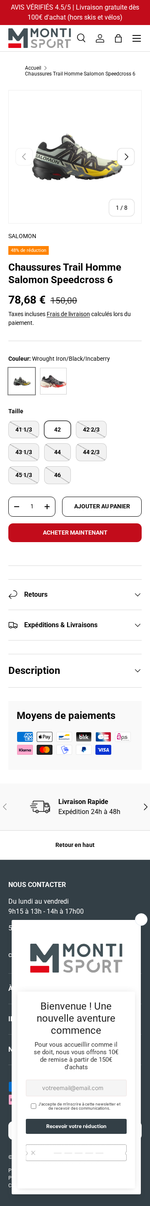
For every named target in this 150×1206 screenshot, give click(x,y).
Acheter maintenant (75, 532)
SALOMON (22, 236)
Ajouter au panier (102, 506)
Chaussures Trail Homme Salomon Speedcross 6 (80, 74)
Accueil (33, 68)
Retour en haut (75, 845)
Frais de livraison (68, 314)
